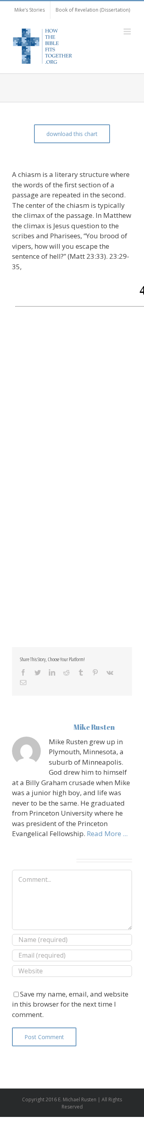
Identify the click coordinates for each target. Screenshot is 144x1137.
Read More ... (107, 833)
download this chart (72, 134)
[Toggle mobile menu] (128, 31)
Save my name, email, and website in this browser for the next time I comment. (70, 1004)
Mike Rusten (94, 727)
